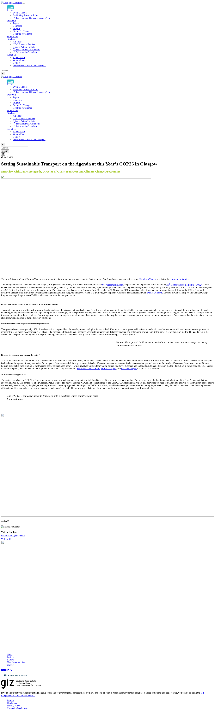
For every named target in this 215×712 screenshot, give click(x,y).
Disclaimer (12, 703)
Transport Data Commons (27, 49)
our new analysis (129, 368)
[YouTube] (2, 670)
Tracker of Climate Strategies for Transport (96, 368)
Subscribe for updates (17, 675)
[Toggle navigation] (24, 3)
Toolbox (11, 39)
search (5, 151)
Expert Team (19, 57)
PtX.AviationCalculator (26, 52)
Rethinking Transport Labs (25, 15)
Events (10, 10)
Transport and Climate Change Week (32, 18)
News (10, 7)
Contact (16, 63)
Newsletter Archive (16, 662)
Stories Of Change (21, 31)
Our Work (11, 20)
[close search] (3, 154)
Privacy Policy (13, 705)
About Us (11, 55)
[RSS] (11, 670)
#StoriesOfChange (147, 279)
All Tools (17, 41)
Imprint (10, 700)
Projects (16, 28)
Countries (17, 26)
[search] (3, 73)
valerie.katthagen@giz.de (13, 535)
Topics (16, 23)
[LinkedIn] (8, 670)
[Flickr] (5, 670)
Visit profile (6, 539)
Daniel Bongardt (154, 292)
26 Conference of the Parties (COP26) (184, 285)
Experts (10, 659)
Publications (12, 36)
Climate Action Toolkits (24, 47)
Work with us (19, 60)
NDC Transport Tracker (24, 44)
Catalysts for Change (22, 34)
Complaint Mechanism (17, 708)
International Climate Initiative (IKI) (29, 65)
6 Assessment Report (112, 285)
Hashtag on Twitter (179, 279)
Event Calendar (20, 12)
